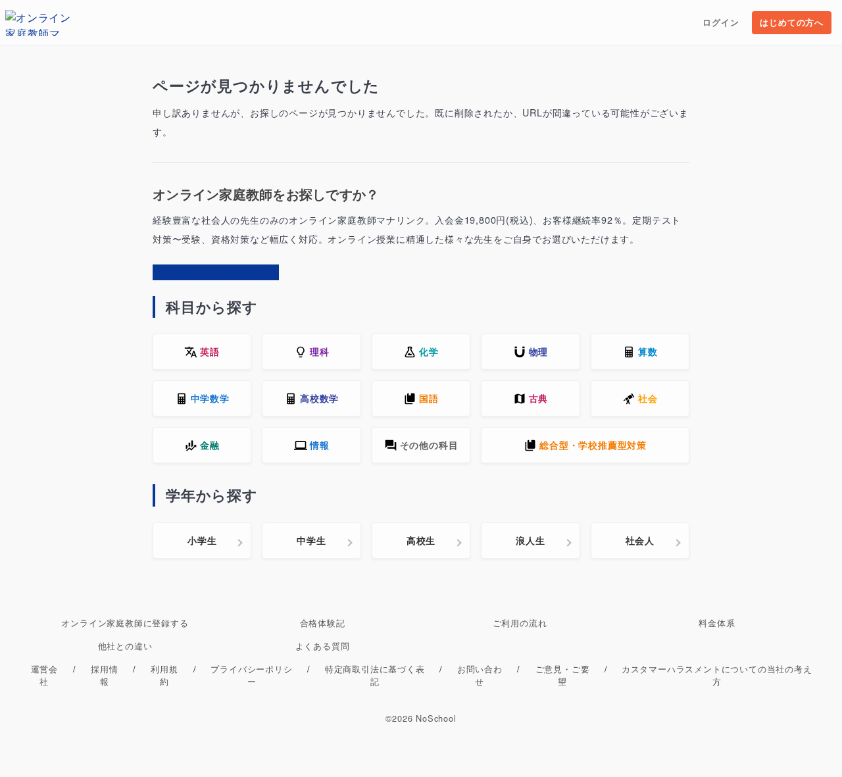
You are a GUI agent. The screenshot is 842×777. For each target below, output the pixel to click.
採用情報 (104, 675)
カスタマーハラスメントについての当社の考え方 (717, 675)
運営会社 (44, 675)
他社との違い (125, 645)
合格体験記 (322, 622)
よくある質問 (322, 645)
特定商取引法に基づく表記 (375, 675)
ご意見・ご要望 (562, 675)
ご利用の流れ (520, 622)
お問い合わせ (480, 675)
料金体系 (717, 622)
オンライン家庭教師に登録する (124, 622)
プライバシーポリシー (251, 675)
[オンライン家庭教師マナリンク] (38, 23)
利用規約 (164, 675)
